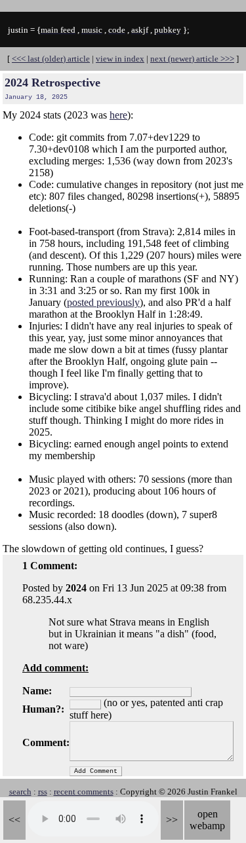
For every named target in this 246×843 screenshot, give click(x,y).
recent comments (83, 791)
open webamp (207, 819)
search (20, 791)
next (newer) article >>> (192, 59)
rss (42, 791)
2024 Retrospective (52, 82)
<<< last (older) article (51, 59)
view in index (120, 59)
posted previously (103, 302)
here (118, 115)
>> (172, 819)
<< (14, 819)
